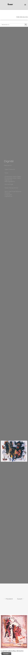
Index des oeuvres (22, 17)
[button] (25, 4)
